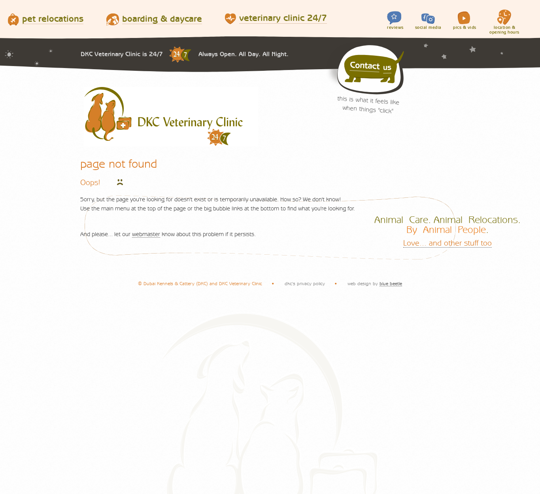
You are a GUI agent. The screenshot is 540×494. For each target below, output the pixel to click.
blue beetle (391, 283)
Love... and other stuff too (447, 243)
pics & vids (464, 27)
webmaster (146, 234)
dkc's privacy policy (305, 283)
